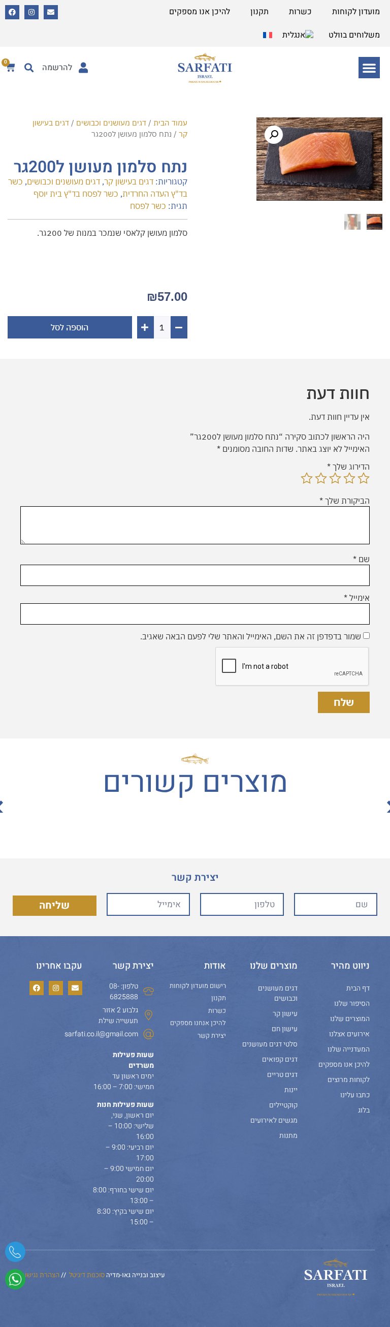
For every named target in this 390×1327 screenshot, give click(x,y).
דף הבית (358, 988)
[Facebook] (12, 12)
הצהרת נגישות (39, 1275)
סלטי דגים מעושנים (270, 1044)
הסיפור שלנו (352, 1003)
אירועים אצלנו (349, 1034)
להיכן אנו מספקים (199, 12)
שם (361, 559)
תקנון (259, 12)
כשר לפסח (148, 206)
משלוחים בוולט (354, 35)
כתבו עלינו (355, 1095)
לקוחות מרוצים (349, 1079)
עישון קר (285, 1013)
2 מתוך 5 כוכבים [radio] (349, 478)
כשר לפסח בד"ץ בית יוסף (76, 194)
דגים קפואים (280, 1059)
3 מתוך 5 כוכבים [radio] (335, 478)
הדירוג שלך (348, 466)
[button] (369, 67)
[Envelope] (51, 12)
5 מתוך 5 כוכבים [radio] (307, 478)
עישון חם (285, 1029)
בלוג (364, 1110)
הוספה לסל (69, 327)
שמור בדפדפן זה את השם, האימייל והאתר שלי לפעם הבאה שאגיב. (250, 636)
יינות (291, 1090)
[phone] (15, 1255)
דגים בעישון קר (128, 181)
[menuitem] (297, 35)
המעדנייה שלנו (349, 1049)
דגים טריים (282, 1074)
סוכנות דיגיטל (87, 1275)
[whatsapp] (15, 1283)
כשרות (300, 12)
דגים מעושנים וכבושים (111, 123)
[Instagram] (31, 12)
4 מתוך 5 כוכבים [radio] (321, 478)
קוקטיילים (283, 1105)
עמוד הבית (170, 123)
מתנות (288, 1135)
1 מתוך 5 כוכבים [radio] (364, 478)
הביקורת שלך (344, 501)
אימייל (357, 598)
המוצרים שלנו (350, 1018)
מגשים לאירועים (274, 1120)
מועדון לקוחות (356, 12)
